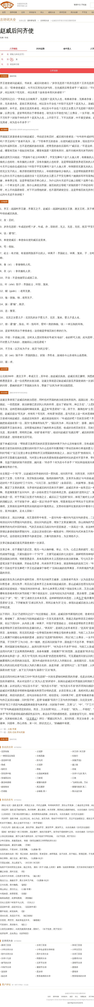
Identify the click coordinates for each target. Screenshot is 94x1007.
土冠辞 (40, 765)
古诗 (23, 12)
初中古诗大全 (7, 954)
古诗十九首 (6, 958)
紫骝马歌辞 (42, 782)
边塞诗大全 (77, 958)
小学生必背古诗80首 (46, 949)
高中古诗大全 (42, 954)
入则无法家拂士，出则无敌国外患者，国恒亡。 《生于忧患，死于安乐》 (31, 929)
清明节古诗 (77, 963)
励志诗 (4, 976)
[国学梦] (7, 5)
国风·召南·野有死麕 (16, 732)
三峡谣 (40, 778)
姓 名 (5, 54)
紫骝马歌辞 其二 (79, 787)
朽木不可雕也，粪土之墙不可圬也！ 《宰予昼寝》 (22, 823)
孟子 (44, 409)
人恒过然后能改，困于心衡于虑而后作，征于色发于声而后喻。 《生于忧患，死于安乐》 (38, 836)
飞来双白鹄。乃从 (80, 782)
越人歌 (75, 765)
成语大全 (51, 12)
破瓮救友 (5, 787)
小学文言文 (77, 949)
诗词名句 (32, 12)
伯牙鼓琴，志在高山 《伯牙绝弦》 (15, 933)
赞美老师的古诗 (43, 976)
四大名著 (74, 12)
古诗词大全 (8, 19)
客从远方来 (77, 791)
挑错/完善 (13, 76)
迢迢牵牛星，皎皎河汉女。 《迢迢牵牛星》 (19, 907)
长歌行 (75, 756)
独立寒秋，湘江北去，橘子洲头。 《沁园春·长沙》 (22, 858)
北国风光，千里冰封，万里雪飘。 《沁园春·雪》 (21, 849)
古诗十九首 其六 (79, 773)
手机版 (83, 5)
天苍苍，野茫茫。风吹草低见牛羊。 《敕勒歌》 (21, 920)
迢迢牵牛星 (6, 760)
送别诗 (4, 972)
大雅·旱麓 (12, 729)
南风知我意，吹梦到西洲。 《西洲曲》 (17, 898)
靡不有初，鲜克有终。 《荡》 (13, 911)
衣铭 (74, 769)
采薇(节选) (76, 760)
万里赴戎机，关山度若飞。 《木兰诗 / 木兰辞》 (20, 863)
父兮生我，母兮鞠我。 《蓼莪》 (14, 885)
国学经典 (13, 12)
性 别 (5, 59)
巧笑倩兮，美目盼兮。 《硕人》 (14, 925)
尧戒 (3, 765)
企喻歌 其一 (42, 791)
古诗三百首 (42, 945)
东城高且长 (6, 778)
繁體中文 (77, 5)
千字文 (84, 12)
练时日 (4, 769)
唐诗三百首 (6, 945)
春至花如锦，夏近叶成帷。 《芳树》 (16, 845)
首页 (4, 12)
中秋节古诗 (6, 967)
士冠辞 (40, 751)
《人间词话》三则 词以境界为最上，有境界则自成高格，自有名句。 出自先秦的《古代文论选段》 (42, 814)
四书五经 (62, 12)
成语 (71, 996)
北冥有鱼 (5, 751)
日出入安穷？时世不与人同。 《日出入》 (18, 902)
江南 (74, 778)
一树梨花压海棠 (8, 756)
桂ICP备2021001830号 (75, 1003)
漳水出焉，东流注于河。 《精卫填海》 (17, 916)
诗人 (42, 12)
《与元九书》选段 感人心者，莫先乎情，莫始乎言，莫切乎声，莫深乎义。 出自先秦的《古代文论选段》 (45, 827)
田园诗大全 (42, 958)
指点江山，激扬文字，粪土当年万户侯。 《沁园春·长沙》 (25, 880)
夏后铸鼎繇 (6, 782)
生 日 (5, 64)
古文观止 (32, 718)
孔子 (81, 598)
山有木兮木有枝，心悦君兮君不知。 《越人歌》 (21, 876)
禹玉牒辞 (41, 787)
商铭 (39, 769)
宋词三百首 (77, 945)
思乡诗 (40, 972)
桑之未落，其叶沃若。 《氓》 (13, 872)
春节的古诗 (6, 963)
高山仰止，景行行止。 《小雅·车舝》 (16, 889)
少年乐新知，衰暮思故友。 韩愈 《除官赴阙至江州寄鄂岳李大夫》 (29, 841)
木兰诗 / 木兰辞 (78, 751)
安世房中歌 (6, 773)
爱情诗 (75, 972)
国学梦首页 (31, 20)
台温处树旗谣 (42, 773)
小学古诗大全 (7, 949)
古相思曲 (41, 756)
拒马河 (40, 760)
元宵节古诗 (42, 963)
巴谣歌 (4, 791)
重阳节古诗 (42, 967)
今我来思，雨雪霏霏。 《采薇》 (14, 894)
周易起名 (83, 996)
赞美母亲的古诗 (79, 976)
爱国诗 (75, 967)
